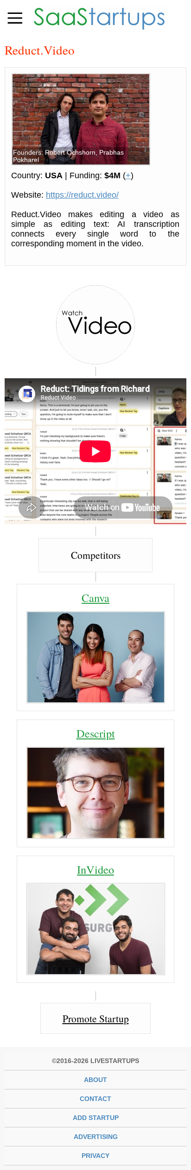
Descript (95, 733)
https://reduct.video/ (82, 195)
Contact (95, 1098)
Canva (95, 597)
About (95, 1079)
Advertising (96, 1136)
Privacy (95, 1155)
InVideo (95, 869)
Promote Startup (96, 1018)
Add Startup (96, 1117)
